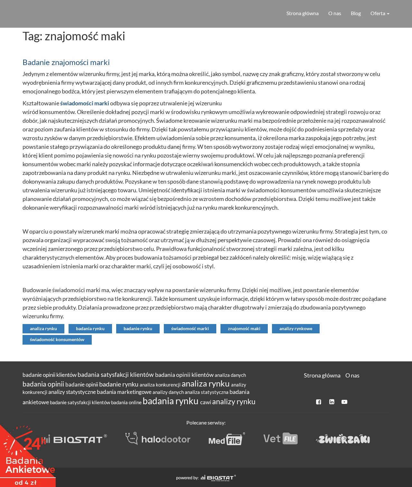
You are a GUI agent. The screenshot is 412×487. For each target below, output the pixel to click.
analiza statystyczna (207, 392)
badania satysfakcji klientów (116, 374)
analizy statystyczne (72, 392)
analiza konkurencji (161, 384)
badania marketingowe (125, 392)
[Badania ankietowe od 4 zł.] (28, 453)
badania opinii (44, 384)
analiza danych (230, 375)
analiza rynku (43, 328)
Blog (356, 13)
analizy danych (169, 392)
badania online (127, 402)
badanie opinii (82, 384)
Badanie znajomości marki (66, 62)
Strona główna (302, 13)
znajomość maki (244, 328)
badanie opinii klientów (50, 375)
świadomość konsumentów (57, 339)
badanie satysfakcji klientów (80, 402)
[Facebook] (318, 401)
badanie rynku (138, 328)
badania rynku (90, 328)
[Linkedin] (331, 401)
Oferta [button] (378, 13)
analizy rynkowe (295, 328)
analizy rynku (234, 401)
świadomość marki (190, 328)
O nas (334, 13)
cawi (206, 402)
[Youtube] (345, 401)
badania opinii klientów (185, 374)
